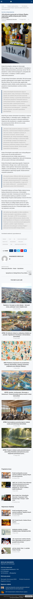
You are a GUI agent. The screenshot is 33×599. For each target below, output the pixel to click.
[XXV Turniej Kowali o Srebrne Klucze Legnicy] (6, 522)
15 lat (10, 239)
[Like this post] (11, 250)
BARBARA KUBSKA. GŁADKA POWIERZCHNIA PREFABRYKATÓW (21, 530)
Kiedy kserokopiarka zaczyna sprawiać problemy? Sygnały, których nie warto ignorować (21, 474)
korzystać (5, 241)
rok (11, 244)
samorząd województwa (20, 244)
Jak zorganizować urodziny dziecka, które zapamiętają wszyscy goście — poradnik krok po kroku (21, 540)
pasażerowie (13, 241)
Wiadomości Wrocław (12, 19)
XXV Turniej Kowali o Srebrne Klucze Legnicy (21, 521)
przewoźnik (5, 244)
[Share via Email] (25, 250)
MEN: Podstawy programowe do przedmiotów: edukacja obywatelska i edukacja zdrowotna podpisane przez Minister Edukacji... (16, 364)
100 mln (4, 239)
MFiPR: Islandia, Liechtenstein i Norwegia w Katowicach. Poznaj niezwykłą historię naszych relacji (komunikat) (16, 394)
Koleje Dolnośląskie (22, 239)
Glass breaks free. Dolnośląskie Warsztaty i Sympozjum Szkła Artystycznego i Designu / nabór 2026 (20, 498)
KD (14, 239)
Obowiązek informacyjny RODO (9, 579)
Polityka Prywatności (24, 579)
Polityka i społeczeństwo (12, 6)
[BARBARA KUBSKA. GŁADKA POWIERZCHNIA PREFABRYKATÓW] (6, 532)
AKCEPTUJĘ (28, 596)
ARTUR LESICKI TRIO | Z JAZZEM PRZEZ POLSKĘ (21, 549)
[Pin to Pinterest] (21, 250)
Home (3, 6)
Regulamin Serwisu (6, 581)
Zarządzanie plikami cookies (16, 597)
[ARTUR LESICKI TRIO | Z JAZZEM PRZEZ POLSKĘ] (6, 551)
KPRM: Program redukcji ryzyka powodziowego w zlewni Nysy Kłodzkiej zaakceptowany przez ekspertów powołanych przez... (16, 451)
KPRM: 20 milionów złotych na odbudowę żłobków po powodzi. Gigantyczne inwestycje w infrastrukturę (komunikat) (16, 334)
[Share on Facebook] (15, 250)
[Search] (31, 1)
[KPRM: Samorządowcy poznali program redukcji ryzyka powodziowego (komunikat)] (16, 410)
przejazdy (20, 241)
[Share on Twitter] (18, 250)
